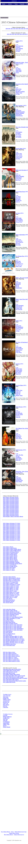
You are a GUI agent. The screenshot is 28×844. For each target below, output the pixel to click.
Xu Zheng (18, 196)
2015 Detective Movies (8, 621)
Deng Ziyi (18, 460)
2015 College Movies (8, 619)
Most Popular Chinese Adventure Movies (13, 516)
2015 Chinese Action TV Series (10, 583)
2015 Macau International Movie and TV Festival (15, 678)
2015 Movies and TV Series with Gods (12, 627)
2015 (19, 28)
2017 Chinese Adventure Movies (11, 506)
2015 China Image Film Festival (10, 679)
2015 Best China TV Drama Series (11, 579)
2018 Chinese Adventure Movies (11, 505)
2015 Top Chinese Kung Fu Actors (11, 661)
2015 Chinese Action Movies (10, 548)
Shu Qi (17, 285)
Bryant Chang (19, 414)
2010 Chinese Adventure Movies (11, 515)
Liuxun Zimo (19, 370)
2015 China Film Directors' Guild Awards (13, 677)
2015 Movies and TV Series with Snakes (12, 630)
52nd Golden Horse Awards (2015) (11, 670)
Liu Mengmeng (19, 327)
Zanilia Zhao (6, 718)
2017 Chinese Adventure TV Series (11, 531)
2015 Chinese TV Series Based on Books (13, 617)
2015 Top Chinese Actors (9, 652)
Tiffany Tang (19, 92)
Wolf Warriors (19, 450)
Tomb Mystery (19, 406)
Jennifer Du (18, 200)
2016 (22, 28)
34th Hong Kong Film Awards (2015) (12, 669)
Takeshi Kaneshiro (20, 111)
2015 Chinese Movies (8, 546)
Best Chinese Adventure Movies (10, 497)
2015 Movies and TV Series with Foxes (12, 626)
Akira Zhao (18, 71)
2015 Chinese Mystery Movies (10, 559)
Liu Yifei (5, 715)
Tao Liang (18, 244)
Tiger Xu (18, 434)
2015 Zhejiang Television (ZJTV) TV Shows (13, 640)
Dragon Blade (19, 148)
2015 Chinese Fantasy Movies (10, 555)
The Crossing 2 (19, 105)
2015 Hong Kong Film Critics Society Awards (14, 675)
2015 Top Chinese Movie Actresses (11, 656)
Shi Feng (18, 243)
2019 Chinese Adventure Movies (11, 503)
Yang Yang (5, 697)
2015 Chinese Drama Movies (10, 554)
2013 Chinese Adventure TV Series (11, 536)
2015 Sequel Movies (8, 631)
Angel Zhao (18, 70)
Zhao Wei (18, 175)
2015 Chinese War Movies (9, 567)
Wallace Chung (6, 699)
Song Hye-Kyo (19, 115)
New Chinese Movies (5, 831)
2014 (17, 28)
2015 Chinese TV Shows (9, 570)
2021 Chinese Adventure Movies (11, 501)
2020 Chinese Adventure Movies (11, 502)
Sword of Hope (19, 385)
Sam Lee (18, 201)
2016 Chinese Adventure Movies (11, 507)
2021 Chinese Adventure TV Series (11, 525)
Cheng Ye (18, 47)
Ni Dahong (18, 457)
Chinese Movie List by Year (20, 831)
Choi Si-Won (19, 157)
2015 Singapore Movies (8, 601)
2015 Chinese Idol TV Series (10, 591)
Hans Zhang (6, 704)
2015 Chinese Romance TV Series (11, 594)
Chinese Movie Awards (14, 833)
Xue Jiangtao (19, 132)
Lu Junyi (18, 213)
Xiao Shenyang (19, 46)
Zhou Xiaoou (19, 458)
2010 (7, 28)
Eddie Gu (18, 393)
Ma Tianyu (18, 372)
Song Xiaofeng (19, 48)
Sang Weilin (18, 218)
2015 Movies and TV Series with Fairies (12, 624)
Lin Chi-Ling (19, 309)
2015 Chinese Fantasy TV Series (11, 587)
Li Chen (18, 94)
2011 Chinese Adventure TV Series (11, 538)
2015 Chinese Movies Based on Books (12, 613)
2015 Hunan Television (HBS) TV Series (12, 636)
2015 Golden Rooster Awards (10, 671)
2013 (14, 28)
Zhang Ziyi (18, 110)
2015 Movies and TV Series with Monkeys (13, 628)
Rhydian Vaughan (20, 91)
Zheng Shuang (6, 727)
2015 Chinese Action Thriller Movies (12, 550)
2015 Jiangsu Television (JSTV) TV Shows (13, 642)
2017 (25, 28)
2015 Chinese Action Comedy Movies (12, 549)
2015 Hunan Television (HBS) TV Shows (13, 637)
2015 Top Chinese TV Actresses (10, 658)
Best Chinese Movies (8, 834)
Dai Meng (18, 68)
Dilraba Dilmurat (7, 716)
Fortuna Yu (18, 436)
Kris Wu (5, 706)
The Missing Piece (20, 256)
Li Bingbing (18, 479)
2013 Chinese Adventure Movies (11, 511)
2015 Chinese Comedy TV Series (11, 585)
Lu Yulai (18, 411)
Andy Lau (5, 703)
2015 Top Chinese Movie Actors (10, 654)
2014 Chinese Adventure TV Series (11, 534)
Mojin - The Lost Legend (22, 277)
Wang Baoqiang (19, 305)
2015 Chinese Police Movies (9, 615)
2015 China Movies (7, 598)
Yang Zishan (19, 371)
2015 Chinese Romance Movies (10, 561)
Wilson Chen (19, 368)
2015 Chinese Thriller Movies (10, 566)
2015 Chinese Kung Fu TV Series (11, 592)
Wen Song (18, 49)
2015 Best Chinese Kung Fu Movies (11, 578)
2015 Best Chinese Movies (9, 576)
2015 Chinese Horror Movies (10, 558)
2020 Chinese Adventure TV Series (11, 527)
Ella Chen (18, 261)
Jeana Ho (18, 417)
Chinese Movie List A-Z (19, 834)
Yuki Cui (18, 351)
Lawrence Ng (19, 241)
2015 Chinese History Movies (10, 557)
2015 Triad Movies (7, 635)
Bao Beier (18, 199)
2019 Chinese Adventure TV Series (11, 528)
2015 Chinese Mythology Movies (11, 614)
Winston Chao (19, 480)
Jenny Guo (18, 239)
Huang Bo (18, 284)
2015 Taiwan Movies (8, 602)
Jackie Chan (19, 153)
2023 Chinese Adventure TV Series (11, 523)
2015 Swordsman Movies (9, 633)
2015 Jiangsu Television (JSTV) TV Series (13, 641)
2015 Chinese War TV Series (10, 597)
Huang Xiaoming (20, 113)
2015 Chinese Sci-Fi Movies (9, 564)
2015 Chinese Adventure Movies (11, 508)
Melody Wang (19, 395)
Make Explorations (20, 234)
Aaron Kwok (19, 306)
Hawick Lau (6, 702)
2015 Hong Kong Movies (9, 600)
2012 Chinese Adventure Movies (11, 512)
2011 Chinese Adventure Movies (11, 514)
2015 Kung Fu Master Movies (10, 623)
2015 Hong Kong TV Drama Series (11, 580)
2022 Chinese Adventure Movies (11, 499)
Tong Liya (18, 374)
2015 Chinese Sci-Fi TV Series (10, 596)
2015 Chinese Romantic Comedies (11, 562)
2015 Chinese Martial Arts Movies (11, 612)
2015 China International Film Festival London (14, 680)
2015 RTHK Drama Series (9, 644)
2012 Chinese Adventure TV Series (11, 537)
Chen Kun (18, 282)
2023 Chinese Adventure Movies (11, 498)
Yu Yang (18, 51)
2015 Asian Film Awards (9, 673)
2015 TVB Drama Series (9, 645)
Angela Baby (19, 287)
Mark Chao (18, 89)
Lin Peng (18, 158)
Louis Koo (5, 707)
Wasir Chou (19, 266)
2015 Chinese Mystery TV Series (11, 593)
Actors (12, 831)
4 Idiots (17, 41)
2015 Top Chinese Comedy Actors (11, 659)
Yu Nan (17, 456)
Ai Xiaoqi (18, 133)
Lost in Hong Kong (20, 191)
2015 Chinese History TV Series (10, 588)
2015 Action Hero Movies (9, 609)
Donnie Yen (6, 698)
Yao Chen (18, 90)
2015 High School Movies (9, 622)
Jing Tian (5, 719)
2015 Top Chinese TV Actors (10, 657)
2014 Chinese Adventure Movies (11, 510)
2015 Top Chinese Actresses (9, 653)
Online (17, 320)
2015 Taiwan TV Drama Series (10, 582)
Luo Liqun (18, 136)
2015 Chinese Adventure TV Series (11, 533)
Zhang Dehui (19, 349)
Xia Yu (17, 286)
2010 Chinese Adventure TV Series (11, 540)
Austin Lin (18, 262)
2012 (12, 28)
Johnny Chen (19, 390)
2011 (9, 28)
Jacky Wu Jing (19, 455)
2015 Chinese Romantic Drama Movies (12, 563)
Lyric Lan (18, 391)
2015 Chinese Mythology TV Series (11, 618)
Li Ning (17, 331)
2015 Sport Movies (7, 632)
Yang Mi (5, 720)
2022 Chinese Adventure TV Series (11, 524)
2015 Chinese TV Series (9, 568)
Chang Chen (19, 308)
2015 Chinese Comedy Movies (10, 553)
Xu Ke (17, 72)
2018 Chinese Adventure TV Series (11, 529)
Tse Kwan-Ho (19, 413)
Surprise (18, 363)
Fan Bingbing (6, 721)
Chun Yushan (19, 219)
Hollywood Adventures (21, 170)
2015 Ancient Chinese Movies (10, 610)
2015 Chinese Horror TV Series (10, 589)
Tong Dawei (19, 114)
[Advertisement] (14, 748)
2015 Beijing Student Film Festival (11, 674)
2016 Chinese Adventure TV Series (11, 532)
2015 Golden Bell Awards (9, 682)
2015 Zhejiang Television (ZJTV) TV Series (13, 639)
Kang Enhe (18, 325)
